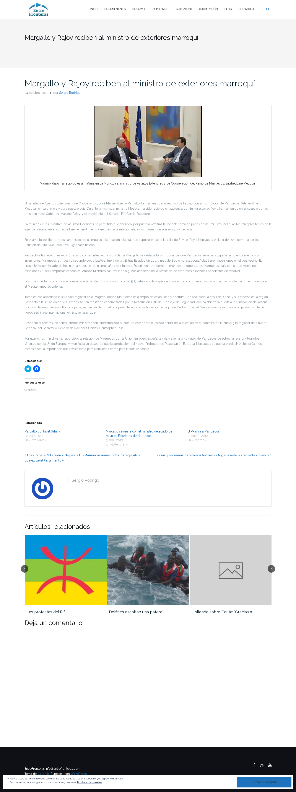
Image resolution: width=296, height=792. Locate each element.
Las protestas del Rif (46, 612)
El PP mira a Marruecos (203, 431)
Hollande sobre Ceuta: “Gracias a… (223, 612)
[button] (148, 141)
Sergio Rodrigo (70, 92)
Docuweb (139, 9)
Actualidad (184, 9)
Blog (228, 9)
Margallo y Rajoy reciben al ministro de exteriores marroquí (139, 83)
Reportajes (161, 9)
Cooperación (208, 9)
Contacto (246, 9)
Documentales (114, 9)
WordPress (79, 774)
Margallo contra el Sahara (42, 431)
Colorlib (43, 774)
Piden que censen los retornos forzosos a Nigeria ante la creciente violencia (213, 455)
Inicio (94, 9)
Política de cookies (89, 782)
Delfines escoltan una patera (135, 612)
